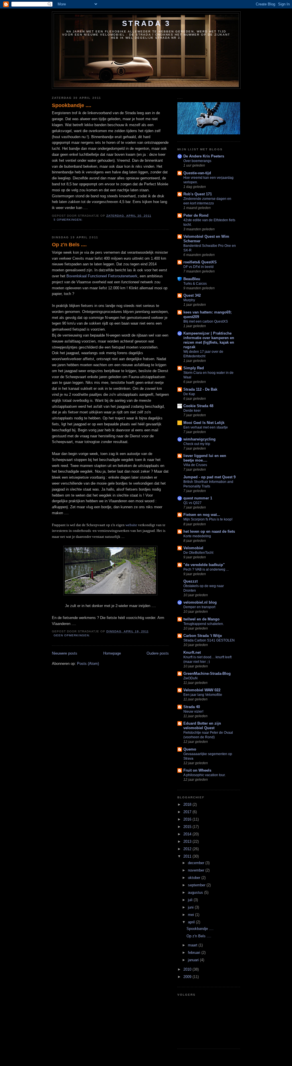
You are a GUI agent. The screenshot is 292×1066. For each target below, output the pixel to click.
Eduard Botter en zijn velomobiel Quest (202, 725)
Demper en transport (199, 607)
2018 (187, 804)
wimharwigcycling (199, 439)
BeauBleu (191, 279)
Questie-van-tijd (197, 173)
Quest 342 (192, 295)
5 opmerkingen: (69, 219)
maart (193, 945)
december (196, 863)
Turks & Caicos (195, 284)
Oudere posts (158, 653)
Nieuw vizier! (193, 712)
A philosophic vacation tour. (204, 775)
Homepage (112, 653)
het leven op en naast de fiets (209, 531)
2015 (187, 827)
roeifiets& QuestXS (200, 262)
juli (191, 900)
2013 (187, 841)
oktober (194, 878)
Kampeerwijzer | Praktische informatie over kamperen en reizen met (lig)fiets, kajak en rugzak (208, 340)
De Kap (189, 394)
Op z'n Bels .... (69, 244)
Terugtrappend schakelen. (203, 624)
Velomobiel (193, 548)
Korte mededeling (197, 536)
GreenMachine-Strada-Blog (207, 673)
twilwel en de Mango (201, 619)
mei (191, 915)
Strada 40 (191, 707)
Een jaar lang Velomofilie (202, 695)
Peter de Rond (195, 215)
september (197, 885)
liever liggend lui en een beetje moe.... (204, 458)
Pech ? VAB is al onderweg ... (206, 569)
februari (194, 952)
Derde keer (192, 411)
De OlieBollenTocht (198, 553)
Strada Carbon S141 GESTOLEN (209, 640)
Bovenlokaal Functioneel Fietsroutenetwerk (101, 276)
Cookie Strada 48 (198, 406)
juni (191, 907)
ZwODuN (190, 678)
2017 (187, 812)
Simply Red (193, 368)
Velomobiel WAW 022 (201, 690)
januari (194, 960)
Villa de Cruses (195, 465)
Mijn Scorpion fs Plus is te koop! (207, 519)
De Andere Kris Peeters (203, 156)
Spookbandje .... (71, 105)
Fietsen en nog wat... (201, 514)
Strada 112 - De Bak (200, 389)
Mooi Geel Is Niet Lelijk (203, 423)
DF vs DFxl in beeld (198, 267)
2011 (187, 856)
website (131, 525)
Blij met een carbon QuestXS (205, 321)
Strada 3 (146, 23)
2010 (187, 969)
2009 (187, 977)
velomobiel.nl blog (200, 602)
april (192, 922)
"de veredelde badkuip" (204, 565)
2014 (187, 834)
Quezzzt (190, 581)
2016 (187, 819)
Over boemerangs (197, 161)
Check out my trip (196, 444)
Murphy (189, 300)
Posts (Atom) (88, 663)
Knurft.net (192, 652)
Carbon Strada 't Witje (202, 636)
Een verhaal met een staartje (205, 427)
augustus (196, 892)
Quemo (189, 749)
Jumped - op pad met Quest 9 (209, 477)
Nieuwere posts (64, 653)
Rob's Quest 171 (197, 194)
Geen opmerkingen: (72, 635)
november (196, 870)
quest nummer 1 (197, 498)
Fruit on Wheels (197, 770)
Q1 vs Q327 (192, 503)
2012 (187, 849)
